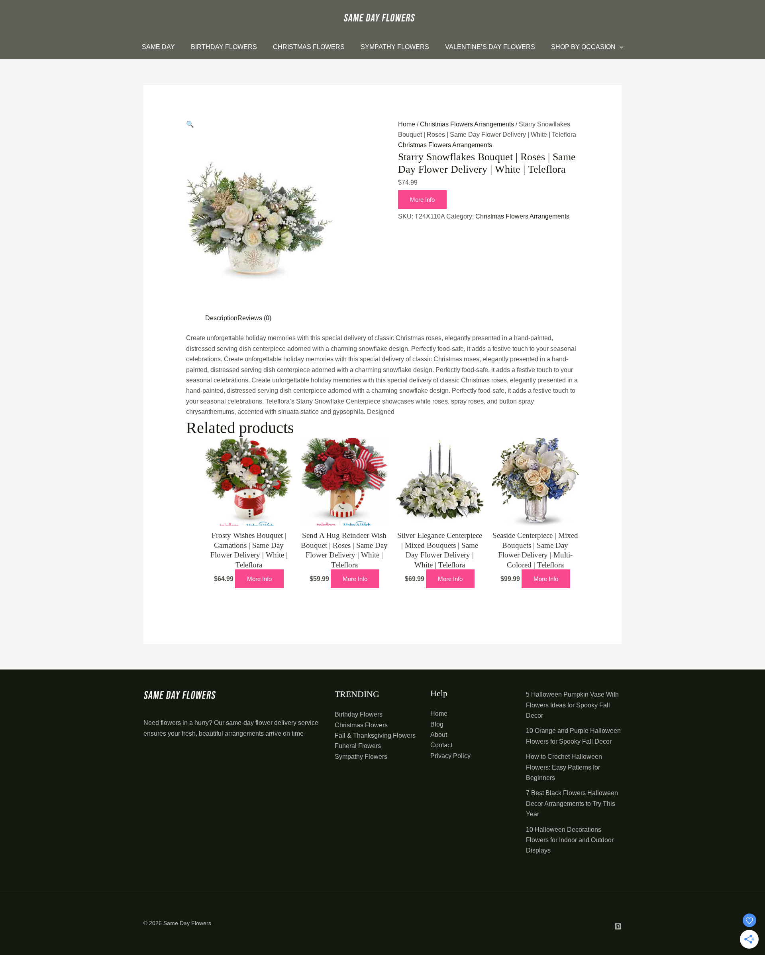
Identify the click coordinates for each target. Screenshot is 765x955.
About (438, 734)
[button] (190, 124)
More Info (422, 199)
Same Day (158, 46)
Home (406, 124)
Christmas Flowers (309, 46)
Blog (436, 724)
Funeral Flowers (358, 745)
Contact (441, 745)
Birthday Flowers (224, 46)
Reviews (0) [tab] (254, 318)
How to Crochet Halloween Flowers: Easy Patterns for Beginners (564, 767)
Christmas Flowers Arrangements (467, 124)
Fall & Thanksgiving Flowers (375, 735)
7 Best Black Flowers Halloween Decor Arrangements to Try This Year (572, 803)
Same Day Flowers (187, 923)
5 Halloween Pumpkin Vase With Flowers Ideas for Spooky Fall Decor (572, 705)
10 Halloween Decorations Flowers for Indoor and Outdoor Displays (570, 840)
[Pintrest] (618, 926)
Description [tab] (221, 318)
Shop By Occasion (583, 46)
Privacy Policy (450, 755)
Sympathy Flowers (395, 46)
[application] (620, 47)
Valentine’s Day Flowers (490, 46)
